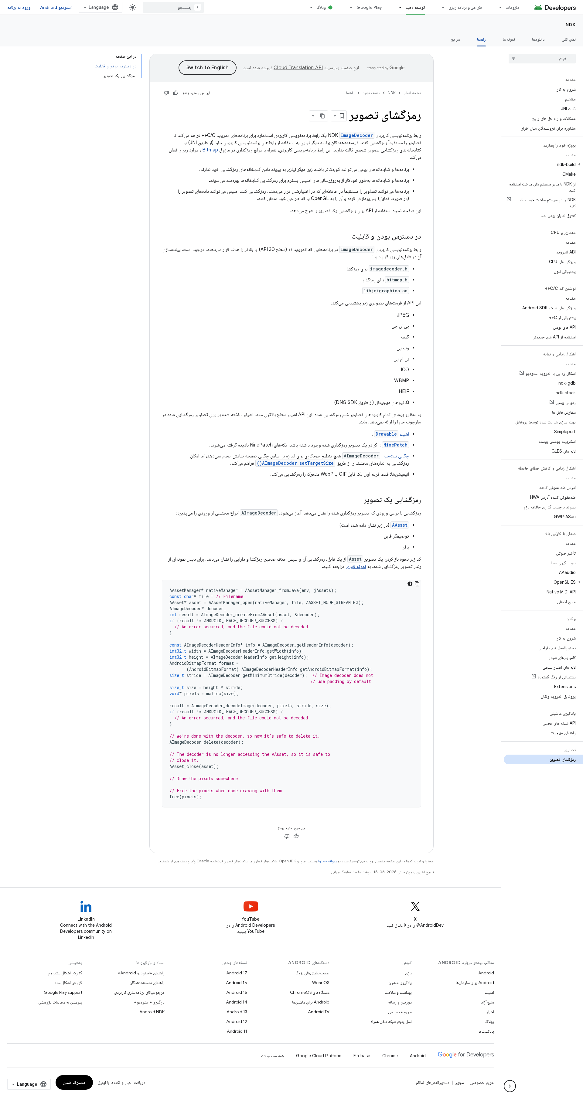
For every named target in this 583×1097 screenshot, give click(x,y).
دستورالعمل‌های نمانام (432, 1082)
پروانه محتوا (327, 861)
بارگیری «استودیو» (149, 1002)
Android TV (318, 1011)
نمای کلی (569, 39)
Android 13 (237, 1011)
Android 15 (236, 992)
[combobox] (173, 7)
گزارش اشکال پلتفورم (65, 973)
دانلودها (538, 39)
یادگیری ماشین (400, 982)
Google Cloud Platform (318, 1055)
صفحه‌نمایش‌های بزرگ (312, 973)
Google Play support (63, 992)
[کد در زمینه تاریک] (410, 583)
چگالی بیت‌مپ (396, 456)
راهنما (481, 39)
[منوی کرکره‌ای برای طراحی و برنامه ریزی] (440, 7)
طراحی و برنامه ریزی (465, 7)
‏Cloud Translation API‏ (298, 68)
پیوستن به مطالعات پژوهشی (60, 1002)
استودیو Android (56, 7)
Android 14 (236, 1002)
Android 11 (237, 1031)
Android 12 (236, 1021)
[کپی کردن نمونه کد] (417, 583)
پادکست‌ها (486, 1031)
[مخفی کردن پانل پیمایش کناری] (510, 1086)
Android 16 (236, 982)
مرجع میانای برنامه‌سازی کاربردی (139, 992)
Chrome (390, 1055)
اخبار (490, 1011)
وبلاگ (321, 7)
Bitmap (210, 150)
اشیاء (392, 434)
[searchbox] (542, 58)
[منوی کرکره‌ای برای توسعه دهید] (397, 7)
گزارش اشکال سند (68, 982)
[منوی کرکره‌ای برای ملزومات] (497, 7)
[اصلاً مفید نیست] (166, 92)
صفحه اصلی (412, 92)
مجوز (459, 1082)
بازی (408, 973)
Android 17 (236, 973)
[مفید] (175, 92)
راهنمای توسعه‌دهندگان (147, 982)
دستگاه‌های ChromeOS (309, 992)
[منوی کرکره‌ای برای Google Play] (348, 7)
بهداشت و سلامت (398, 992)
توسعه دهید (415, 7)
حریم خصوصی (400, 1011)
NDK (571, 24)
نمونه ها (509, 39)
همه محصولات (272, 1055)
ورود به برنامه (18, 7)
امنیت (489, 992)
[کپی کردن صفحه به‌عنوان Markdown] (322, 116)
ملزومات (513, 7)
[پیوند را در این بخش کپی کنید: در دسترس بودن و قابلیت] (345, 236)
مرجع (455, 39)
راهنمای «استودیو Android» (141, 973)
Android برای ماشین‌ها (310, 1002)
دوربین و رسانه (400, 1002)
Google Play (369, 7)
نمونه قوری (356, 566)
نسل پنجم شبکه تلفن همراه (391, 1021)
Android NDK (152, 1011)
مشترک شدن (74, 1082)
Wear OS (320, 982)
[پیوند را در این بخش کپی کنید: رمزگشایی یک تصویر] (358, 500)
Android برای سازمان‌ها (475, 982)
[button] (543, 164)
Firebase (361, 1055)
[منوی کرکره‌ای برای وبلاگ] (308, 7)
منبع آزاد (487, 1002)
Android (486, 973)
